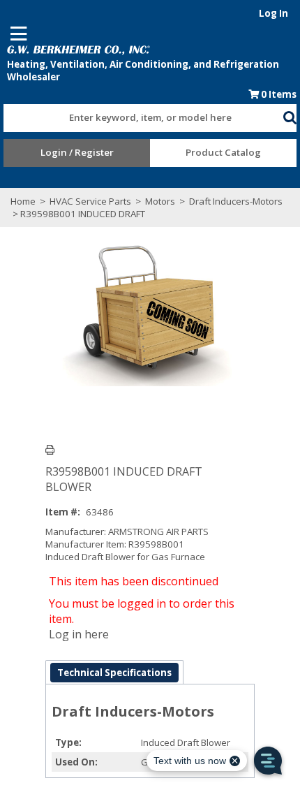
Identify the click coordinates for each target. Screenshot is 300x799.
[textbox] (136, 118)
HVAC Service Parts (90, 201)
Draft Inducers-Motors (235, 201)
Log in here (79, 634)
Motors (160, 201)
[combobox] (143, 114)
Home (23, 201)
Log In (273, 13)
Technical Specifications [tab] (114, 672)
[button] (290, 115)
